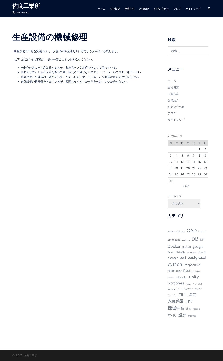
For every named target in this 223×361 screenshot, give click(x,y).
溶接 (188, 308)
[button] (209, 8)
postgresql (197, 257)
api (178, 231)
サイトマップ (193, 8)
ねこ (188, 283)
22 (199, 168)
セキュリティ (187, 289)
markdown (191, 252)
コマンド (174, 288)
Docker (174, 246)
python (175, 264)
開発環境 (192, 316)
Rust (186, 271)
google (198, 247)
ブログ (177, 8)
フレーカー (172, 295)
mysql (202, 252)
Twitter (171, 278)
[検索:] (188, 50)
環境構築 (197, 309)
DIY (202, 239)
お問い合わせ (161, 8)
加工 (183, 294)
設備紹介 (144, 8)
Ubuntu (181, 277)
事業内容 (129, 8)
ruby (179, 270)
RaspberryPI (192, 265)
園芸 (192, 294)
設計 (182, 315)
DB (194, 239)
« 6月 (186, 186)
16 (205, 162)
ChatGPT (202, 232)
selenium (196, 271)
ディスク (198, 289)
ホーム (101, 8)
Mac (171, 252)
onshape (173, 257)
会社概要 (115, 8)
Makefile (180, 252)
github (186, 247)
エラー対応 (197, 284)
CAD (192, 230)
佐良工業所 (26, 5)
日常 (189, 301)
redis (171, 271)
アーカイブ (175, 196)
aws (183, 232)
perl (183, 258)
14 (193, 162)
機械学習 (176, 307)
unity (194, 277)
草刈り (172, 315)
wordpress (176, 283)
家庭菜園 (176, 301)
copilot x (186, 240)
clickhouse (174, 239)
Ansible (171, 232)
